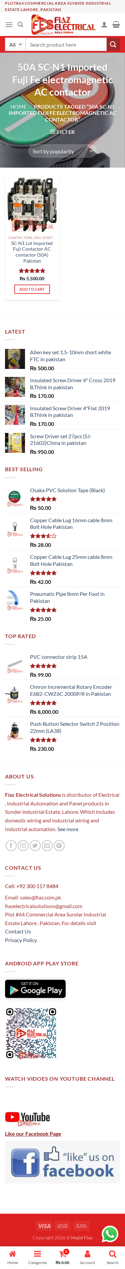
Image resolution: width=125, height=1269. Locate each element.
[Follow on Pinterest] (59, 845)
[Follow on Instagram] (23, 845)
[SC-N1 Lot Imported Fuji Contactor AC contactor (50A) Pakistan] (32, 205)
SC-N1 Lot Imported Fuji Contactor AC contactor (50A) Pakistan (32, 252)
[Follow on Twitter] (35, 845)
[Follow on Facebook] (11, 845)
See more (67, 829)
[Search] (20, 24)
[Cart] (116, 24)
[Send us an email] (47, 845)
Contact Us (18, 931)
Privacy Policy (21, 940)
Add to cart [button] (32, 289)
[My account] (104, 24)
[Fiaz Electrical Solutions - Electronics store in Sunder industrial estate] (62, 24)
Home (18, 106)
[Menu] (9, 24)
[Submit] (113, 44)
